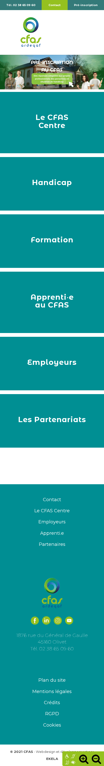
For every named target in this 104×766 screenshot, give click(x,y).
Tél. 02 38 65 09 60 (20, 5)
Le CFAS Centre (52, 511)
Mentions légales (52, 691)
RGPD (52, 714)
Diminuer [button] (96, 759)
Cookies (52, 725)
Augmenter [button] (84, 759)
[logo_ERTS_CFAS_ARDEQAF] (45, 32)
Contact (54, 5)
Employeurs (52, 522)
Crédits (52, 702)
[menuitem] (86, 5)
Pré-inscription (86, 5)
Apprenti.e (52, 533)
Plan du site (52, 680)
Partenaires (52, 544)
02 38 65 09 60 (56, 649)
